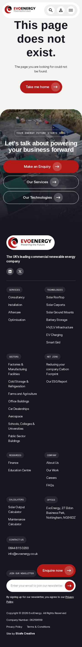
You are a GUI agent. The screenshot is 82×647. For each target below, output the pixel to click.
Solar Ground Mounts (60, 312)
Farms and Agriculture (22, 394)
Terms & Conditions (38, 626)
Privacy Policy (14, 626)
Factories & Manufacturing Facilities (17, 369)
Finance (13, 462)
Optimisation (16, 320)
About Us (52, 462)
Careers (51, 478)
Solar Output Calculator (16, 510)
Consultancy (16, 297)
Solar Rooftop (55, 297)
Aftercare (14, 312)
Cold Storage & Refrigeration (18, 384)
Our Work (52, 470)
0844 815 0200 (18, 548)
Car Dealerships (18, 409)
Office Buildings (18, 401)
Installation (15, 305)
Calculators (16, 500)
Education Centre (19, 470)
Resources (15, 455)
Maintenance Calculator (16, 522)
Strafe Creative (25, 633)
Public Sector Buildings (17, 439)
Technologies (55, 290)
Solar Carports (55, 305)
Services (14, 290)
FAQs (50, 485)
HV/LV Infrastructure (59, 327)
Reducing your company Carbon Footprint (57, 369)
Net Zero (52, 357)
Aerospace (15, 416)
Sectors (13, 357)
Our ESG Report (56, 381)
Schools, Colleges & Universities (21, 426)
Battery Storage (56, 320)
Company (51, 455)
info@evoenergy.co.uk (23, 554)
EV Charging (54, 335)
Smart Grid (53, 342)
